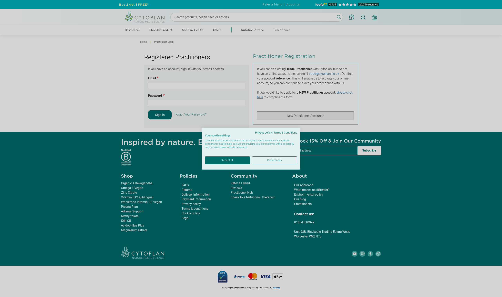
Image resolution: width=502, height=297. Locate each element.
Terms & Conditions (285, 132)
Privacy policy (263, 132)
